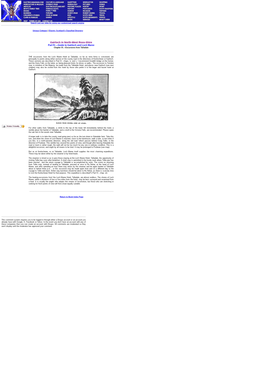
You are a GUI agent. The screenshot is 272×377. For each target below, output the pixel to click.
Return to (71, 197)
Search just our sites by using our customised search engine (57, 23)
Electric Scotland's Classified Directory (66, 31)
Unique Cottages (40, 31)
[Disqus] (44, 264)
